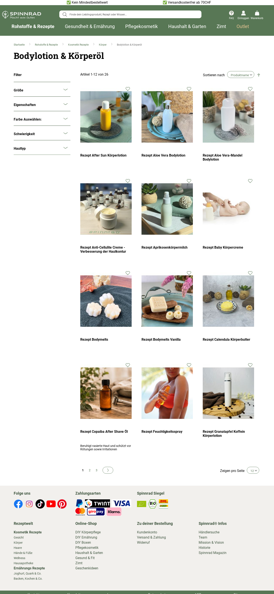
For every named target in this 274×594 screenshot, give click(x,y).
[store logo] (21, 15)
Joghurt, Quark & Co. (28, 573)
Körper (103, 44)
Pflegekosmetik (141, 26)
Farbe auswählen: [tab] (28, 119)
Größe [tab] (18, 90)
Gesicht (19, 537)
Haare (18, 547)
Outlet (243, 26)
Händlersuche (209, 532)
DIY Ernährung (86, 537)
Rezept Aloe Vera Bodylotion (163, 155)
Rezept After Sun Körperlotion (103, 155)
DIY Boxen (83, 542)
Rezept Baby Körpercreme (223, 247)
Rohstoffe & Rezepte (33, 26)
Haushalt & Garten (187, 26)
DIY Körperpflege (88, 532)
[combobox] (130, 14)
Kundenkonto (147, 532)
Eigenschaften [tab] (25, 105)
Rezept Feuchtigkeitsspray (161, 432)
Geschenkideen (86, 568)
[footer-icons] (18, 504)
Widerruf (143, 542)
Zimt (221, 26)
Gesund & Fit (85, 558)
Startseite (19, 44)
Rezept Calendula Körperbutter (226, 339)
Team (203, 537)
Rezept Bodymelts (94, 339)
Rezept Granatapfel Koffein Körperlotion (224, 434)
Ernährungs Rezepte (29, 568)
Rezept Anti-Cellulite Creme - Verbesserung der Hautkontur (103, 249)
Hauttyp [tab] (20, 148)
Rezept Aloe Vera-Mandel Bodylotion (222, 157)
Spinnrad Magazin (212, 553)
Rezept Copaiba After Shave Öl (104, 432)
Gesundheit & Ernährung (90, 26)
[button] (128, 88)
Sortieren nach (214, 75)
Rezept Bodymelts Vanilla (161, 339)
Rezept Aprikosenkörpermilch (164, 247)
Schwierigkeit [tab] (24, 134)
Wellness (19, 558)
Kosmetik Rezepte (78, 44)
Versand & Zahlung (151, 537)
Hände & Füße (23, 553)
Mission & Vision (211, 542)
